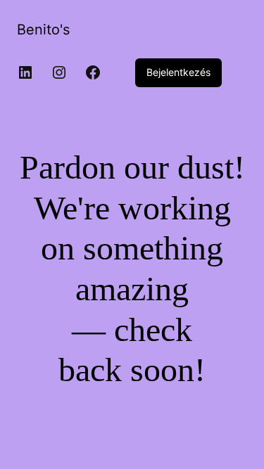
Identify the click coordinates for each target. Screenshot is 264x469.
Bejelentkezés (178, 72)
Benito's (43, 29)
